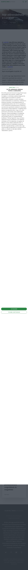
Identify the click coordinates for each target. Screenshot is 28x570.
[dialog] (14, 285)
